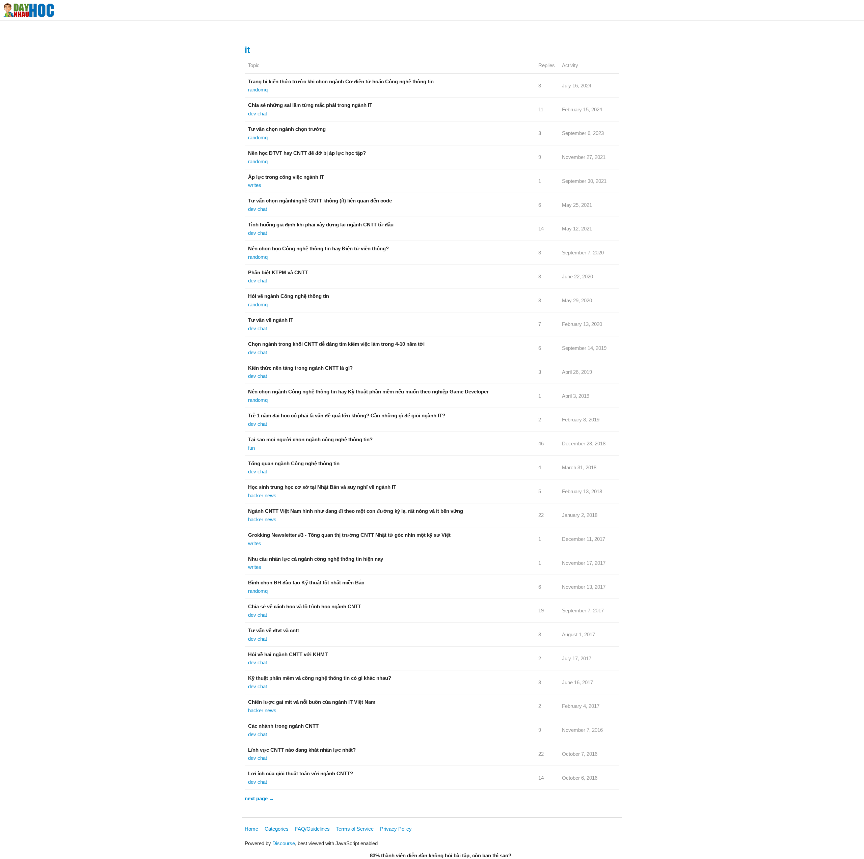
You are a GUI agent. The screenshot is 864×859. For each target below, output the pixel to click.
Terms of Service (355, 829)
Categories (277, 829)
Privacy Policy (396, 829)
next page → (259, 798)
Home (251, 829)
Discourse (283, 843)
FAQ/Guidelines (312, 829)
